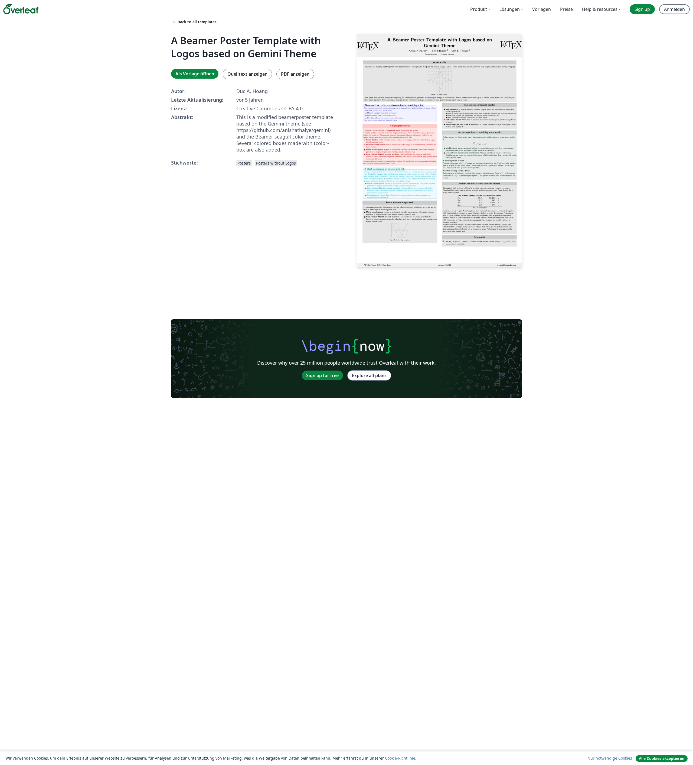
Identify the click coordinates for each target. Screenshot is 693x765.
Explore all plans (369, 375)
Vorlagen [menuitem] (541, 9)
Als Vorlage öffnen (194, 74)
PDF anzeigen (295, 74)
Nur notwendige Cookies (609, 758)
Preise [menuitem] (566, 9)
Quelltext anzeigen (247, 74)
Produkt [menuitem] (478, 9)
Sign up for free (322, 375)
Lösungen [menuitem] (509, 9)
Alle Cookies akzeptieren (661, 758)
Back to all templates (194, 21)
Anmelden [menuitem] (674, 9)
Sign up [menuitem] (642, 9)
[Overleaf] (20, 9)
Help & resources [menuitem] (599, 9)
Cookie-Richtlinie (400, 758)
